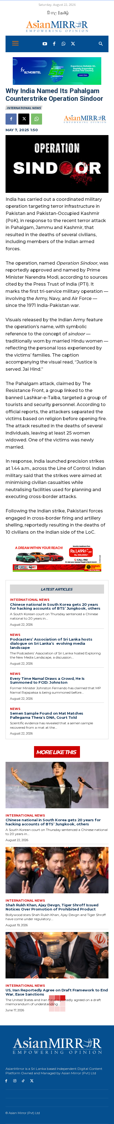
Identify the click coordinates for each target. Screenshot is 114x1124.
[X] (23, 119)
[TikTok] (23, 1081)
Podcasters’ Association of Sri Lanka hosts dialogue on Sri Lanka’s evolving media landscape (51, 643)
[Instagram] (15, 1081)
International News (23, 108)
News (15, 635)
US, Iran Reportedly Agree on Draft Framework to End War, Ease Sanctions (57, 992)
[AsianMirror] (57, 26)
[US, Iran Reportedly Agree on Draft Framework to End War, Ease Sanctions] (57, 955)
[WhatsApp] (63, 44)
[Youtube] (45, 44)
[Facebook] (54, 44)
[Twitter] (73, 44)
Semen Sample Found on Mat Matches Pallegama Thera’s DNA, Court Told (46, 715)
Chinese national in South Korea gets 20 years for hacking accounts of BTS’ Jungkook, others (55, 606)
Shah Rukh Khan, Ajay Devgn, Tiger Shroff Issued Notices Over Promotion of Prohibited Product (52, 907)
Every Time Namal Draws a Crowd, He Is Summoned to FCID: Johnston (47, 680)
